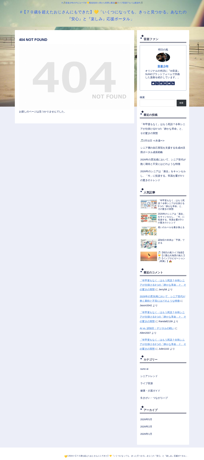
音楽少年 (163, 66)
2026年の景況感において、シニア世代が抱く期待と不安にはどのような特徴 (163, 161)
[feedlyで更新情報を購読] (169, 83)
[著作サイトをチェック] (153, 83)
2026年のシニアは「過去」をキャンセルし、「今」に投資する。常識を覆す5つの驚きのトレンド (163, 176)
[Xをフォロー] (157, 83)
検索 (142, 97)
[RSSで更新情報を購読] (173, 83)
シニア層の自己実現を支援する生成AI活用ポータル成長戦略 (162, 150)
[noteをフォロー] (165, 83)
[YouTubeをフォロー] (161, 83)
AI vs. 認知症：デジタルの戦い (157, 328)
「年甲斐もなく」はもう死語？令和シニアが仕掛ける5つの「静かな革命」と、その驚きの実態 (162, 129)
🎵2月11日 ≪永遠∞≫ (152, 140)
